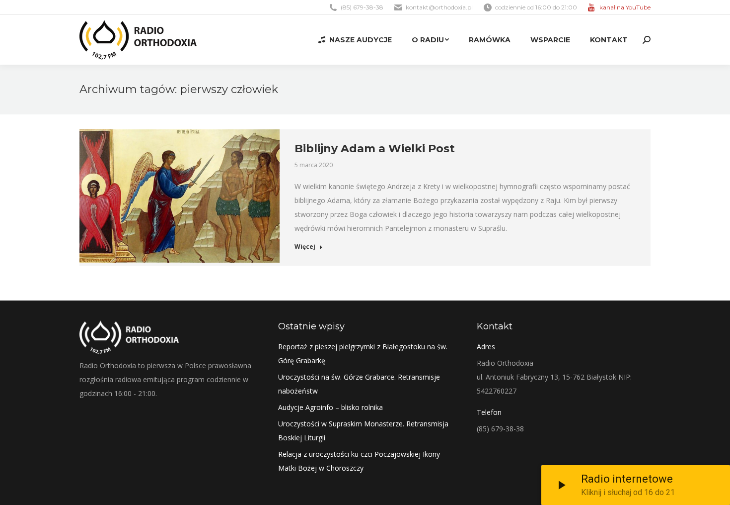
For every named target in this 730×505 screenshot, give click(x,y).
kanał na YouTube (625, 7)
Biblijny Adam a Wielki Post (374, 148)
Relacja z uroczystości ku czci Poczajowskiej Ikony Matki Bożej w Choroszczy (359, 461)
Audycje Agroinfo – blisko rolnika (330, 407)
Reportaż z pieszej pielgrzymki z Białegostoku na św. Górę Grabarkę (362, 353)
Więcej (304, 247)
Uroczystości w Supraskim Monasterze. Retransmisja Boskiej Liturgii (363, 430)
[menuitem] (355, 40)
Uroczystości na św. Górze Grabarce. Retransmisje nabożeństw (359, 384)
